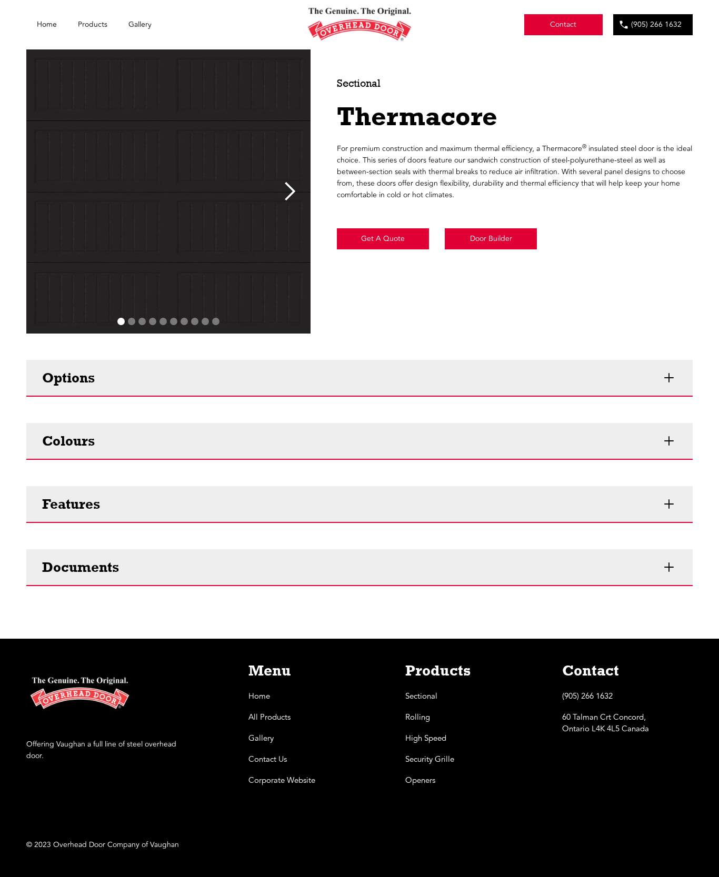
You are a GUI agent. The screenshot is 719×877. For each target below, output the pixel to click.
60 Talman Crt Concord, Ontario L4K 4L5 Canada (605, 723)
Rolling (417, 717)
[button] (289, 191)
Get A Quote (383, 238)
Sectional (421, 696)
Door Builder (491, 238)
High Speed (425, 738)
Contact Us (267, 759)
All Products (269, 717)
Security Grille (429, 759)
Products (92, 24)
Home (47, 24)
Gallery (140, 24)
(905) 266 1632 (656, 24)
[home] (359, 25)
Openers (420, 781)
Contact (563, 24)
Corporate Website (281, 781)
